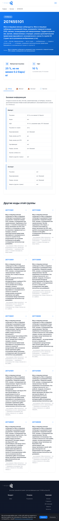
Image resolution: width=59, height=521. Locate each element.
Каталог (48, 498)
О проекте (48, 501)
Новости (48, 506)
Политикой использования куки (24, 519)
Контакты (48, 509)
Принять (43, 517)
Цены (10, 498)
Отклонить (53, 517)
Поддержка (29, 498)
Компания (48, 495)
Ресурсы (29, 495)
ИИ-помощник (48, 504)
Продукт (10, 495)
